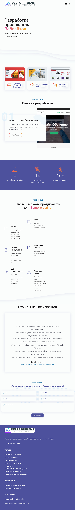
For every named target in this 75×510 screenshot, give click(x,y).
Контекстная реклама (13, 471)
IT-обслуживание (11, 457)
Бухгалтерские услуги (13, 463)
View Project (15, 135)
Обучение (9, 466)
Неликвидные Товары (13, 488)
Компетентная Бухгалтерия (15, 485)
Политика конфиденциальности (17, 503)
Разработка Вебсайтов (13, 454)
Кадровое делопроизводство (16, 469)
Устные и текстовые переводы (16, 474)
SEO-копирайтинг (11, 460)
